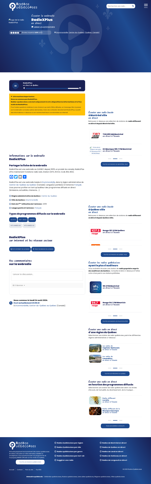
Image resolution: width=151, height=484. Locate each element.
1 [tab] (109, 160)
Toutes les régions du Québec (115, 374)
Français (77, 185)
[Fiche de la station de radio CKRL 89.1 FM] (96, 240)
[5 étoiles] (20, 33)
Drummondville (62, 32)
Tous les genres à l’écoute (115, 426)
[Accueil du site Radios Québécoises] (23, 7)
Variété (32, 220)
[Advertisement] (75, 53)
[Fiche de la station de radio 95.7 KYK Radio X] (96, 304)
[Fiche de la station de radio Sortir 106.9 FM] (96, 229)
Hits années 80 (16, 225)
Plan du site (29, 470)
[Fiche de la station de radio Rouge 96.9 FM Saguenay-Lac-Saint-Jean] (96, 287)
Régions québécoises (102, 477)
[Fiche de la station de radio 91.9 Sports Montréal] (96, 136)
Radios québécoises (69, 477)
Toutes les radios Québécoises (30, 462)
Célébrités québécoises (52, 477)
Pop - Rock (22, 220)
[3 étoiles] (16, 33)
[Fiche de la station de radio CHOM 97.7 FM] (96, 148)
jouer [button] (15, 85)
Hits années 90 (29, 225)
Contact (20, 470)
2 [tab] (115, 160)
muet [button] (24, 88)
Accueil (11, 470)
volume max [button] (80, 88)
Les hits (13, 220)
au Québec (31, 185)
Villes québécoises (118, 477)
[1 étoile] (11, 33)
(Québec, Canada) (92, 32)
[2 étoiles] (13, 33)
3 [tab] (121, 160)
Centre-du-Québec (76, 32)
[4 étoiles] (18, 33)
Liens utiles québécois (86, 477)
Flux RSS (38, 470)
